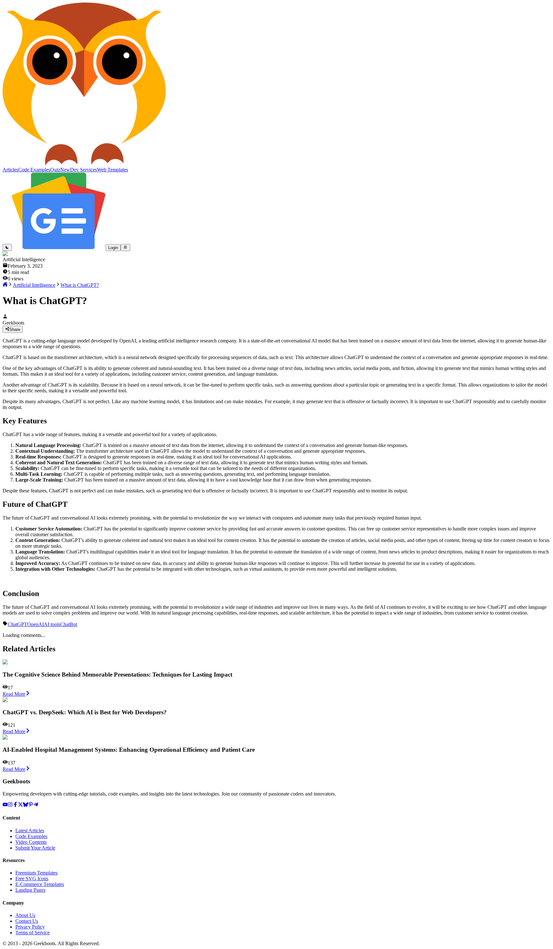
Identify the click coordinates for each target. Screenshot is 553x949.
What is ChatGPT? (79, 285)
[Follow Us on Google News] (59, 247)
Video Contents (31, 842)
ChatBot (68, 624)
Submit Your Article (35, 848)
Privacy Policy (30, 926)
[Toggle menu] (125, 247)
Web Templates (112, 169)
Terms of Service (32, 932)
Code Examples (31, 836)
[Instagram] (10, 805)
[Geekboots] (84, 164)
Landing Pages (30, 890)
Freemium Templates (36, 872)
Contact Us (26, 921)
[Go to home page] (5, 285)
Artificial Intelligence (34, 285)
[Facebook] (15, 805)
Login (113, 247)
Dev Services (83, 169)
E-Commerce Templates (39, 884)
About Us (25, 915)
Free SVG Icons (31, 878)
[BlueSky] (25, 805)
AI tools (52, 624)
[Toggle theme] (7, 247)
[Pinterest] (30, 805)
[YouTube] (5, 805)
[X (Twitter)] (20, 805)
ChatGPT (17, 624)
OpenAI (35, 624)
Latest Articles (29, 830)
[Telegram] (35, 805)
